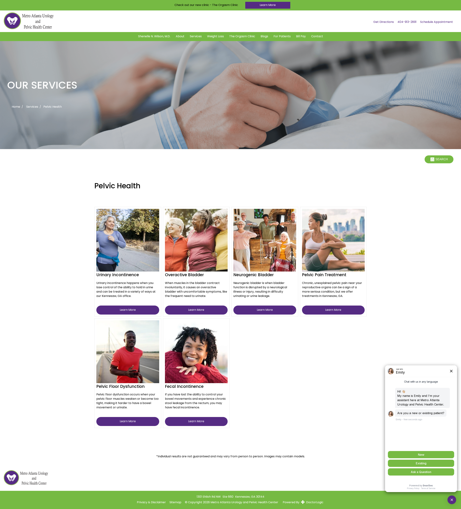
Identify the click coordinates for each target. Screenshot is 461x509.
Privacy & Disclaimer (151, 502)
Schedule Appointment (436, 22)
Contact (317, 36)
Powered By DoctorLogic (303, 502)
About (180, 36)
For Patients (282, 36)
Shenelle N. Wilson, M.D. (154, 36)
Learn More (268, 5)
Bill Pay (301, 36)
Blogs (264, 36)
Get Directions (383, 22)
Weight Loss (215, 36)
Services (196, 36)
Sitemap (175, 502)
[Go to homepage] (184, 22)
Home (16, 107)
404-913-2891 (407, 22)
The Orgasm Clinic (242, 36)
